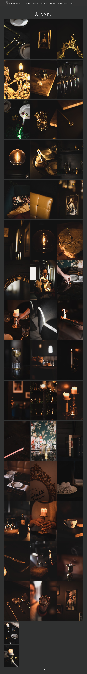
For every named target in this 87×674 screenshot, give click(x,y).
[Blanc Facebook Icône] (42, 670)
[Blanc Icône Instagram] (45, 670)
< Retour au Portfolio (19, 14)
